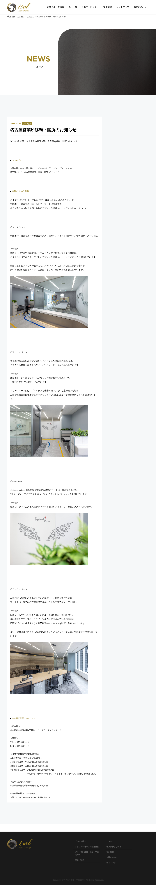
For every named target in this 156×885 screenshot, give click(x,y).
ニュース (110, 841)
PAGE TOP (149, 855)
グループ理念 (80, 841)
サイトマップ (111, 862)
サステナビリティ (113, 847)
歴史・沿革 (79, 860)
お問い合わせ (111, 857)
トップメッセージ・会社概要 (87, 847)
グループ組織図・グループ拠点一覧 (87, 853)
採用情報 (110, 852)
